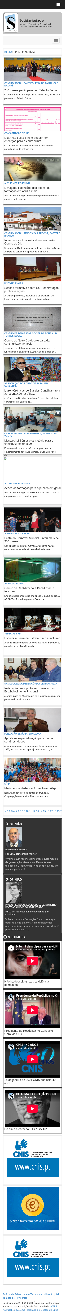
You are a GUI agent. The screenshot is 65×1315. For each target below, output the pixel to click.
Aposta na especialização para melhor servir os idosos (29, 740)
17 (51, 811)
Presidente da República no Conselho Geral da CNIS (28, 1032)
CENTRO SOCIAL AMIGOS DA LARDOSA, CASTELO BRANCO (32, 234)
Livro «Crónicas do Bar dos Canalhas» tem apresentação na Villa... (32, 392)
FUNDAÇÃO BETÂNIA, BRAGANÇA (22, 733)
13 (37, 811)
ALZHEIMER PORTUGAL (17, 183)
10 (27, 811)
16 (47, 811)
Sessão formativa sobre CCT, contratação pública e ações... (31, 289)
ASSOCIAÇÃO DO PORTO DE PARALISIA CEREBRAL (26, 384)
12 (34, 811)
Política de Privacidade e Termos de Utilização (28, 1294)
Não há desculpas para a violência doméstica (26, 983)
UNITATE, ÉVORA (13, 283)
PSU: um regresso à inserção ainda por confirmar (27, 913)
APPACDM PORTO (14, 583)
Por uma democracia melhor (21, 853)
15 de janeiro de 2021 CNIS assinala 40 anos (29, 1081)
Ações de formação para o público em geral (32, 488)
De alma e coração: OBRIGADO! (25, 1129)
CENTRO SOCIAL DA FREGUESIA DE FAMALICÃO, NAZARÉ (31, 84)
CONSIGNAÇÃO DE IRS (16, 133)
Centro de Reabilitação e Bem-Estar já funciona (29, 589)
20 (61, 811)
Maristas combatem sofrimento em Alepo (30, 788)
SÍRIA (7, 784)
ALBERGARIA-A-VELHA (17, 533)
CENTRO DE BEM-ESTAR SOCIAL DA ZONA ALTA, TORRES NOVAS (31, 334)
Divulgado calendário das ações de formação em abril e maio (27, 189)
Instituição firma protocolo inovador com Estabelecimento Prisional (30, 690)
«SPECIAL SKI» (12, 633)
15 (44, 811)
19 (58, 811)
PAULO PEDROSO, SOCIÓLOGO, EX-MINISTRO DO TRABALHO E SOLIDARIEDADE (31, 906)
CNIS (54, 1306)
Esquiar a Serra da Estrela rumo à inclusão (32, 638)
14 (41, 811)
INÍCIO (8, 52)
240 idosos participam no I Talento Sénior (31, 90)
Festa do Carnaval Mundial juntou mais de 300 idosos (31, 539)
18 (54, 811)
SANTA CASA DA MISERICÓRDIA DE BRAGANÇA (30, 683)
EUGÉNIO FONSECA (16, 849)
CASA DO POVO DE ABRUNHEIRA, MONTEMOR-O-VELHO (31, 434)
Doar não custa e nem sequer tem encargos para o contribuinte (26, 139)
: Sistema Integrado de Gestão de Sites (30, 1309)
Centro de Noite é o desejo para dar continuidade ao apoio (27, 342)
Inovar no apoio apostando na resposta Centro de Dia (29, 242)
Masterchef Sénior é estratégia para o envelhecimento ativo (28, 442)
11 (30, 811)
